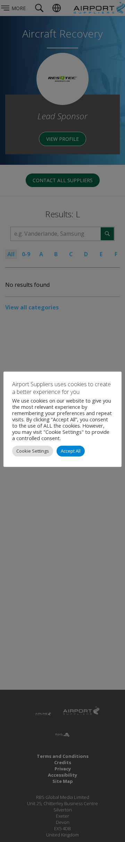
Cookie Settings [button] (32, 451)
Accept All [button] (71, 451)
